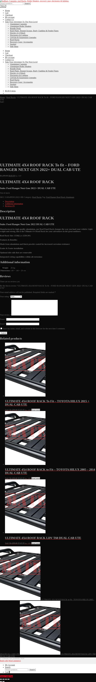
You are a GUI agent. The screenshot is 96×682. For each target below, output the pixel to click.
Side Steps (14, 46)
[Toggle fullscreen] (3, 679)
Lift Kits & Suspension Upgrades (23, 37)
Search (27, 3)
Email (3, 324)
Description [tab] (9, 201)
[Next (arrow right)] (3, 681)
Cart (6, 13)
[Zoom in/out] (1, 679)
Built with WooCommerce (10, 661)
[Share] (6, 679)
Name (3, 319)
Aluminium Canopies (18, 24)
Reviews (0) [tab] (10, 206)
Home (7, 10)
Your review (5, 315)
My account (9, 17)
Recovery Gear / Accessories (21, 42)
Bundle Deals (15, 28)
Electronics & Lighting (19, 35)
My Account (10, 665)
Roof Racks (14, 40)
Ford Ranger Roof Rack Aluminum (60, 197)
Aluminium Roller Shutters (20, 26)
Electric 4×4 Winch (17, 33)
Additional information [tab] (14, 204)
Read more (35, 410)
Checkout (9, 15)
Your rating (5, 296)
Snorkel (13, 44)
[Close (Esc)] (9, 679)
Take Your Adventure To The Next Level (21, 22)
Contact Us (9, 19)
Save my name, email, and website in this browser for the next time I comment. (34, 329)
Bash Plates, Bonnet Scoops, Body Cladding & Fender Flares (34, 31)
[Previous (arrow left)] (1, 681)
